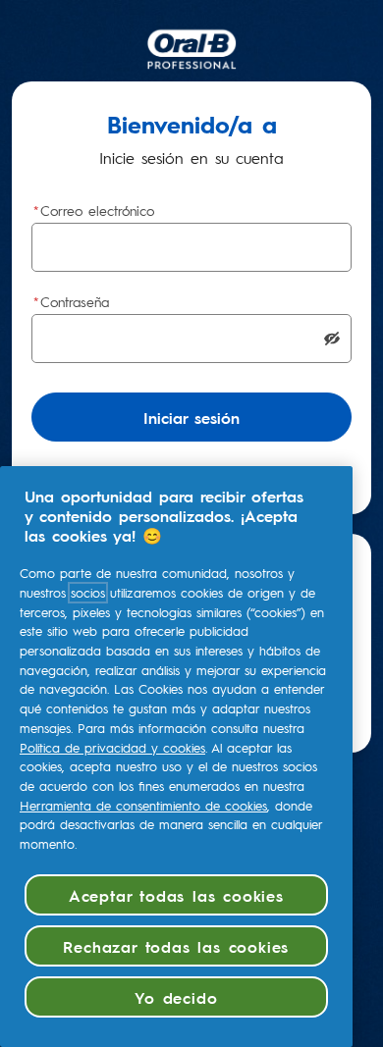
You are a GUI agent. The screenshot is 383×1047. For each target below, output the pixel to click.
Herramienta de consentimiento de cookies (143, 805)
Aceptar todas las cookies (176, 895)
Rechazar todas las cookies (176, 946)
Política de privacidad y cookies (112, 748)
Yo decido (176, 997)
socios (88, 593)
